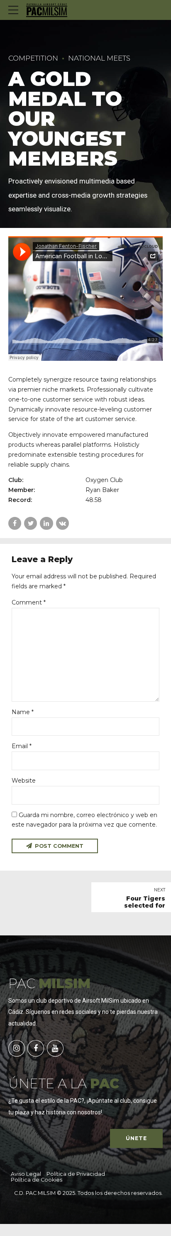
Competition (33, 58)
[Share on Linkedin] (46, 523)
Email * (22, 746)
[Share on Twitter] (30, 523)
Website (24, 780)
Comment (29, 602)
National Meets (99, 58)
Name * (23, 712)
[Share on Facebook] (14, 523)
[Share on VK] (62, 523)
